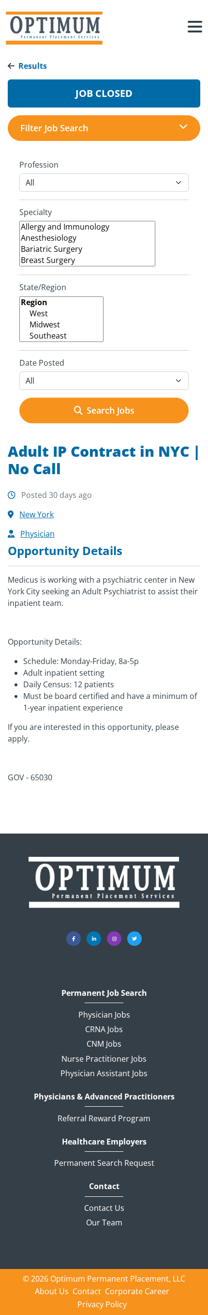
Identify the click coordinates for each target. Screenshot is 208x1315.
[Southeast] (61, 335)
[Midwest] (61, 324)
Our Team (104, 1222)
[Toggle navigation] (195, 28)
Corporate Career (137, 1291)
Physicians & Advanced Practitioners (104, 1096)
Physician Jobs (104, 1014)
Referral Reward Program (104, 1118)
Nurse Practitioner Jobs (104, 1058)
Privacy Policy (102, 1304)
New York (36, 514)
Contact (104, 1186)
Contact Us (104, 1208)
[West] (61, 313)
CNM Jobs (104, 1043)
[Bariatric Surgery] (87, 249)
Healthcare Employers (104, 1141)
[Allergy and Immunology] (87, 226)
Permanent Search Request (104, 1163)
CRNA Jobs (104, 1029)
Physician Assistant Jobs (104, 1073)
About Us (52, 1291)
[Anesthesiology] (87, 238)
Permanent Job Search (104, 993)
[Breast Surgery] (87, 260)
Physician (37, 533)
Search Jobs (110, 410)
